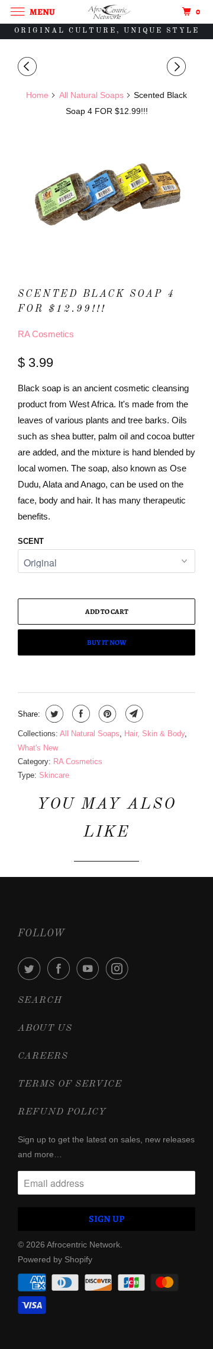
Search (40, 1000)
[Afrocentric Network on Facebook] (61, 968)
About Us (45, 1028)
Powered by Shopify (55, 1259)
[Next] (178, 67)
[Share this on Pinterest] (106, 714)
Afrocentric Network (83, 1244)
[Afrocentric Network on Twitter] (31, 968)
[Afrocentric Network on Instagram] (119, 968)
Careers (43, 1056)
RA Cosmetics (46, 334)
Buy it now (107, 642)
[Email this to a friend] (132, 714)
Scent (31, 541)
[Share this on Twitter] (53, 714)
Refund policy (62, 1112)
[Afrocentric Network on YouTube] (90, 968)
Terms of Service (70, 1084)
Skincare (54, 775)
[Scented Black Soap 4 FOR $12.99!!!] (106, 191)
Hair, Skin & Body (154, 733)
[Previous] (29, 67)
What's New (38, 747)
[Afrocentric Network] (106, 11)
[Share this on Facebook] (79, 714)
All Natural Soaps (90, 733)
